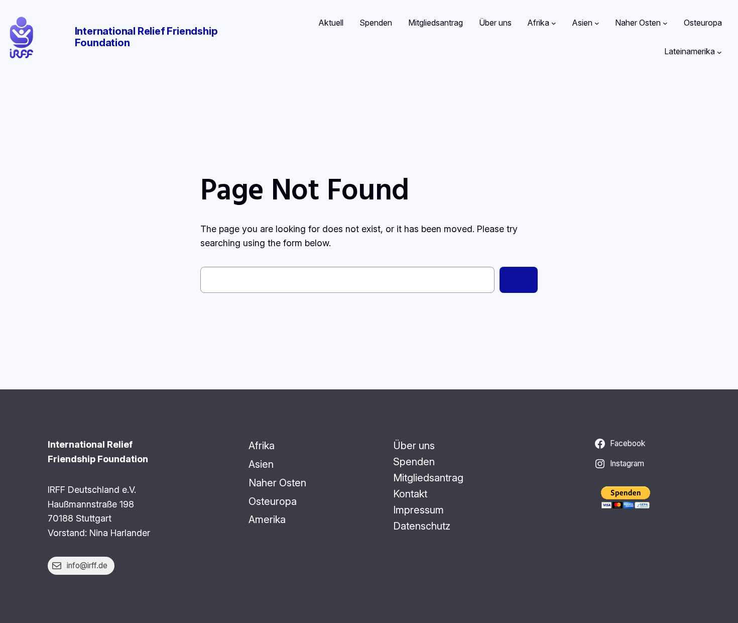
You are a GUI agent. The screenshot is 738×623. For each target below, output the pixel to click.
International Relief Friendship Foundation (146, 37)
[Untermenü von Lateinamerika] (719, 51)
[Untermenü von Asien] (596, 23)
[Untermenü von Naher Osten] (665, 23)
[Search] (519, 280)
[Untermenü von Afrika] (553, 23)
